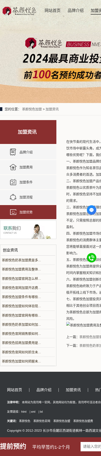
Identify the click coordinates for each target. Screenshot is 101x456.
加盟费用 (26, 167)
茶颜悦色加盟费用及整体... (21, 269)
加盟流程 (26, 197)
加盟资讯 (52, 109)
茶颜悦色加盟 (32, 109)
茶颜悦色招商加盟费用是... (21, 343)
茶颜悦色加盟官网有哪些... (21, 315)
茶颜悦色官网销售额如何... (21, 333)
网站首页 (53, 10)
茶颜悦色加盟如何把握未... (21, 361)
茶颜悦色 (24, 421)
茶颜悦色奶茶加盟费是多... (21, 260)
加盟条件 (26, 182)
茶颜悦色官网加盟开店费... (21, 288)
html (24, 411)
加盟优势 (26, 212)
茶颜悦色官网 (41, 421)
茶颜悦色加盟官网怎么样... (21, 278)
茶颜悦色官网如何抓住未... (21, 352)
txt (41, 411)
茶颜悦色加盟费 (83, 421)
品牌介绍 (76, 10)
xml (33, 411)
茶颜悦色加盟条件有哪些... (21, 297)
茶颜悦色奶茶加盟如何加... (21, 324)
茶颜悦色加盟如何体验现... (21, 306)
